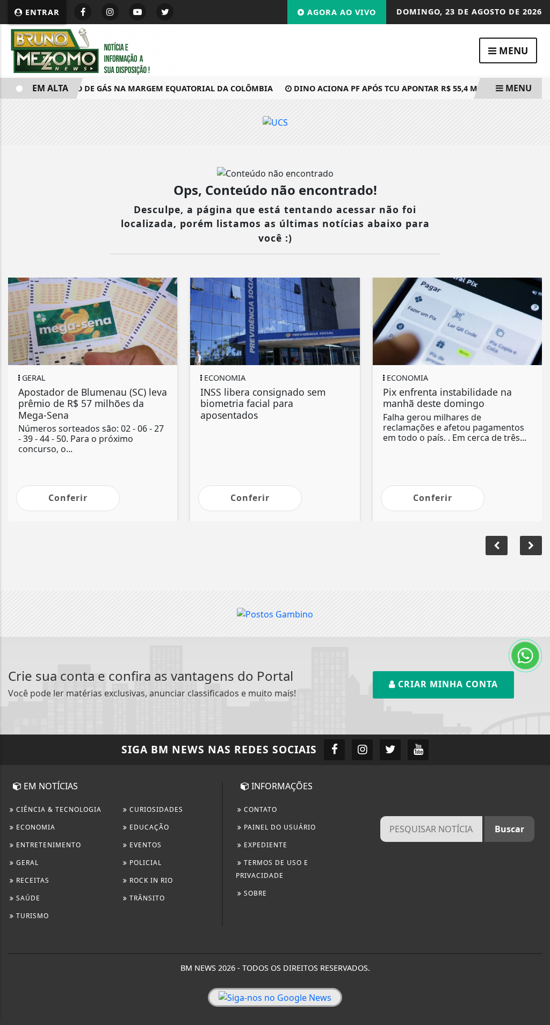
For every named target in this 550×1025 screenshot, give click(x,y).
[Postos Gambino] (275, 613)
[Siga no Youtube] (137, 11)
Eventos (144, 844)
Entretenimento (47, 844)
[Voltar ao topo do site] (533, 615)
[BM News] (94, 50)
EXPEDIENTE (264, 844)
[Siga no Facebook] (82, 11)
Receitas (31, 880)
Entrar (41, 12)
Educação (148, 827)
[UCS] (275, 122)
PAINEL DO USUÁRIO (279, 827)
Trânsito (146, 898)
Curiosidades (155, 809)
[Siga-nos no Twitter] (390, 749)
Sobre (254, 893)
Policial (144, 862)
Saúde (27, 898)
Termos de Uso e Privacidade (272, 869)
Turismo (31, 915)
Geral (26, 862)
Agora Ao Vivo (340, 12)
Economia (34, 827)
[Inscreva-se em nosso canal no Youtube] (418, 749)
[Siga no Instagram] (110, 11)
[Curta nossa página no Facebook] (334, 749)
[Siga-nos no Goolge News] (275, 997)
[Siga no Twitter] (164, 11)
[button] (531, 545)
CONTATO (259, 809)
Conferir (68, 498)
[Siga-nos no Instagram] (362, 749)
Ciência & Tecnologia (58, 809)
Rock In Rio (150, 880)
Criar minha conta (446, 684)
